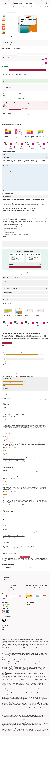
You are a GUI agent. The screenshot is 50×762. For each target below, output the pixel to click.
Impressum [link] (38, 634)
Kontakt (33, 634)
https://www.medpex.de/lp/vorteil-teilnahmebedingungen (37, 661)
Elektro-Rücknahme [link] (27, 634)
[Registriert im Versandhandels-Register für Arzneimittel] (7, 605)
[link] (3, 611)
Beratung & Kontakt (40, 0)
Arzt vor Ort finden (25, 108)
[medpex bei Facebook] (27, 604)
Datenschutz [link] (21, 634)
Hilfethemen (46, 0)
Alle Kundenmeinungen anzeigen (7, 345)
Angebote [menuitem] (46, 6)
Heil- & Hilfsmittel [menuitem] (34, 6)
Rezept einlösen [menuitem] (3, 6)
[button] (15, 108)
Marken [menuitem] (41, 6)
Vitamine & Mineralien (15, 9)
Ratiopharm (20, 96)
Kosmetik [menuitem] (30, 6)
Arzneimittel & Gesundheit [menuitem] (15, 6)
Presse (11, 634)
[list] (4, 24)
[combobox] (24, 3)
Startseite (3, 9)
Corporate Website (5, 634)
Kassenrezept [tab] (25, 54)
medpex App (13, 0)
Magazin (9, 0)
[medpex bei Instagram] (29, 604)
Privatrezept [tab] (40, 54)
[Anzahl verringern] (3, 69)
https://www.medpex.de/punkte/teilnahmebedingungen (30, 692)
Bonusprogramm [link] (4, 0)
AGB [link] (13, 634)
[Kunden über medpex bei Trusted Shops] (7, 620)
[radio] (3, 57)
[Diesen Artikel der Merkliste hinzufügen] (47, 70)
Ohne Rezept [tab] (9, 54)
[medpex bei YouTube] (31, 604)
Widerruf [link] (16, 634)
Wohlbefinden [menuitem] (25, 6)
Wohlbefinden (8, 9)
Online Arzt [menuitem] (9, 6)
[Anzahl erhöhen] (6, 69)
